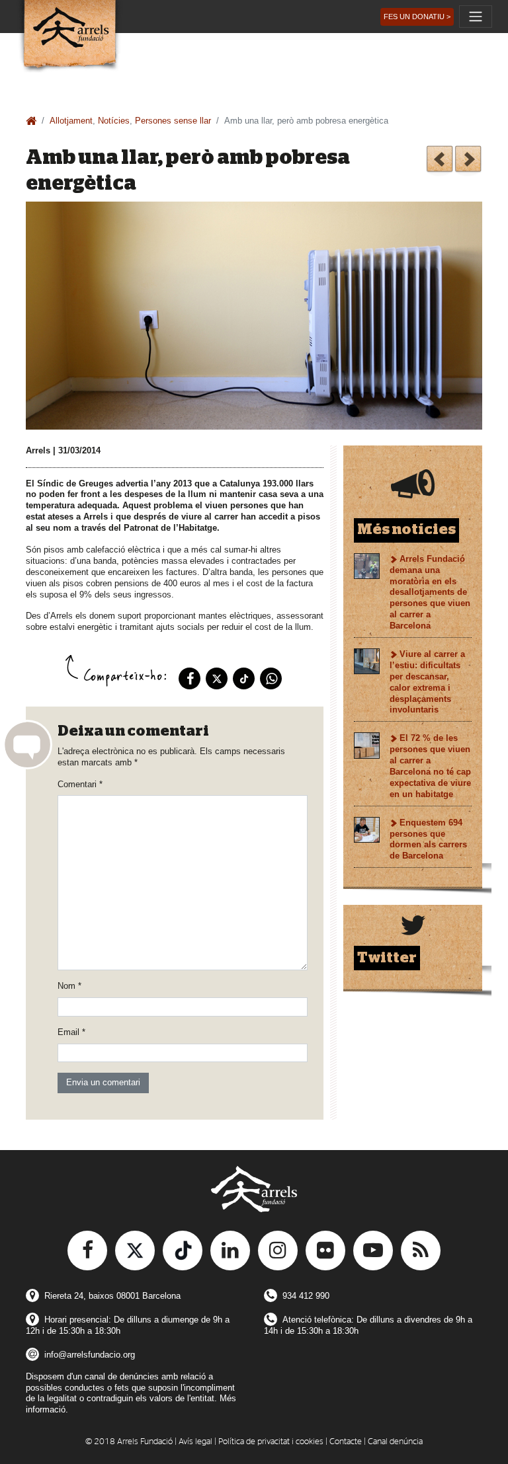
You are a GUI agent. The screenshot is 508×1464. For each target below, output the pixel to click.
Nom (69, 986)
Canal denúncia (395, 1442)
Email (71, 1032)
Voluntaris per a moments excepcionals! (439, 160)
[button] (417, 17)
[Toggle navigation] (475, 16)
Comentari (80, 784)
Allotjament (71, 121)
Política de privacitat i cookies (270, 1442)
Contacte (345, 1442)
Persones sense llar (173, 121)
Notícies (114, 121)
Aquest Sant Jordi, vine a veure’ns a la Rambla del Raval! (468, 160)
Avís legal (195, 1442)
